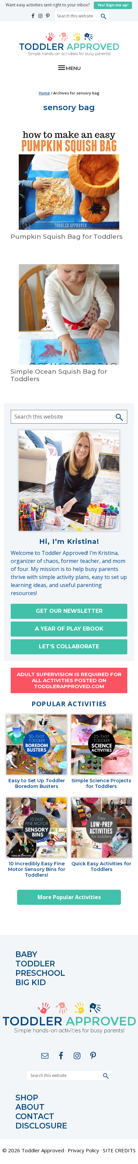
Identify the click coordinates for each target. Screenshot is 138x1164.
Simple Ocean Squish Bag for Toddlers (58, 375)
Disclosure (41, 1126)
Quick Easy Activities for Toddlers (101, 866)
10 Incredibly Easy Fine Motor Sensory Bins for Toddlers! (36, 869)
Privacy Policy (83, 1150)
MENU (73, 68)
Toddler (35, 963)
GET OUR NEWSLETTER (69, 611)
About (30, 1107)
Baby (26, 954)
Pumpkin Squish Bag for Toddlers (66, 236)
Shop (26, 1097)
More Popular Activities (69, 897)
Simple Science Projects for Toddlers (101, 783)
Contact (34, 1116)
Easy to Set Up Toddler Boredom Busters (36, 783)
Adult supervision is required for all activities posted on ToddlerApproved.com (69, 680)
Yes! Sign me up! (112, 5)
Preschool (40, 973)
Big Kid (30, 982)
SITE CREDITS (119, 1150)
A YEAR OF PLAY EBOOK (69, 629)
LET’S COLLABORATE (69, 646)
